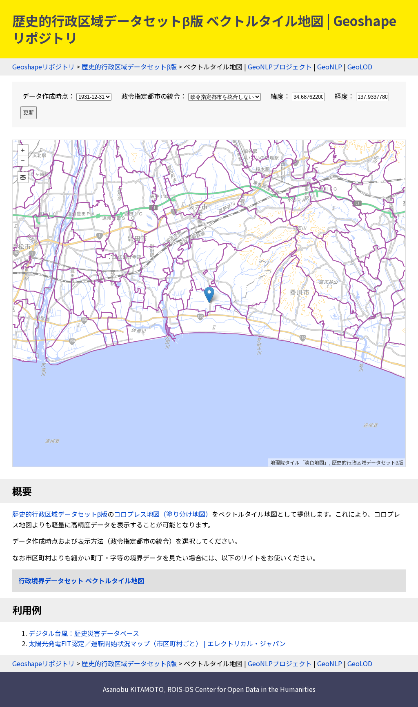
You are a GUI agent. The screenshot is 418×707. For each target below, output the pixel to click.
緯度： (281, 96)
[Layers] (23, 177)
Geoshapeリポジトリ (43, 66)
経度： (345, 96)
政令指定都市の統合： (154, 96)
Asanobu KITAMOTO (133, 689)
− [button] (23, 161)
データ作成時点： (49, 96)
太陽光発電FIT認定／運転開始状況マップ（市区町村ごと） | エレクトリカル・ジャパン (157, 643)
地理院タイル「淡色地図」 (299, 462)
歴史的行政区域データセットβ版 (129, 66)
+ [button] (23, 150)
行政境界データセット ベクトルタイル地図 (81, 580)
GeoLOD (359, 66)
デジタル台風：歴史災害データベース (84, 633)
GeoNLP (329, 66)
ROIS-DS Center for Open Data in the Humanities (241, 689)
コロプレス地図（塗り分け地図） (163, 514)
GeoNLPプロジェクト (280, 66)
